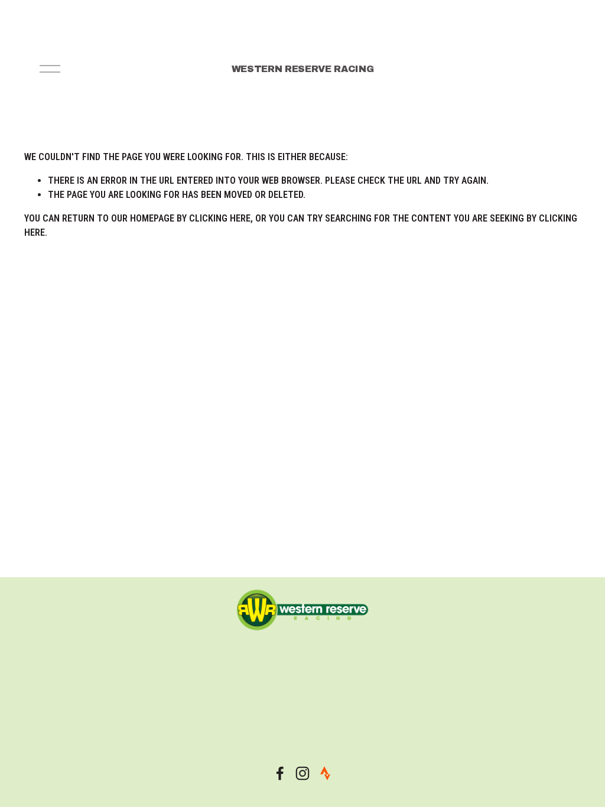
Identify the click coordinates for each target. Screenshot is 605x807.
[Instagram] (302, 773)
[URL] (325, 773)
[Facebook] (280, 773)
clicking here (220, 218)
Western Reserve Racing (303, 69)
